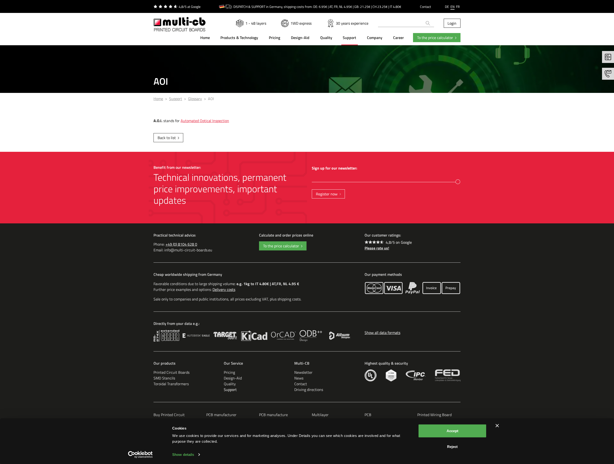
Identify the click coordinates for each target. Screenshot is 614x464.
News (298, 378)
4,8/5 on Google (399, 242)
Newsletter (303, 372)
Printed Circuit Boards (171, 372)
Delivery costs (224, 289)
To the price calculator (435, 37)
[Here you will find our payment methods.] (374, 288)
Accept (452, 431)
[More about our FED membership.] (447, 375)
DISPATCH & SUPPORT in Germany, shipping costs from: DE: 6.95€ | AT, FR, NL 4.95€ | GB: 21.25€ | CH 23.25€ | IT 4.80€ (317, 6)
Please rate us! (377, 248)
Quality (230, 384)
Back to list (167, 138)
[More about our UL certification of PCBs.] (371, 375)
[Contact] (608, 74)
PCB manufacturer (221, 415)
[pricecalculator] (608, 57)
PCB (368, 415)
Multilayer (320, 415)
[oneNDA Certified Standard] (391, 375)
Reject (452, 446)
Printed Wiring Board (434, 415)
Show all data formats (382, 332)
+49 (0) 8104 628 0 (181, 244)
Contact (425, 6)
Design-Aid (233, 378)
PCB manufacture (273, 415)
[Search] (428, 23)
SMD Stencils (164, 378)
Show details (183, 455)
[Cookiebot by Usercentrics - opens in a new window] (140, 454)
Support (230, 389)
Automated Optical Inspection (205, 121)
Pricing (229, 372)
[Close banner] (497, 425)
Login (452, 23)
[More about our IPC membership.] (416, 375)
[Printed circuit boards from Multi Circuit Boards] (180, 21)
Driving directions (308, 389)
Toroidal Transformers (171, 384)
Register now (326, 194)
